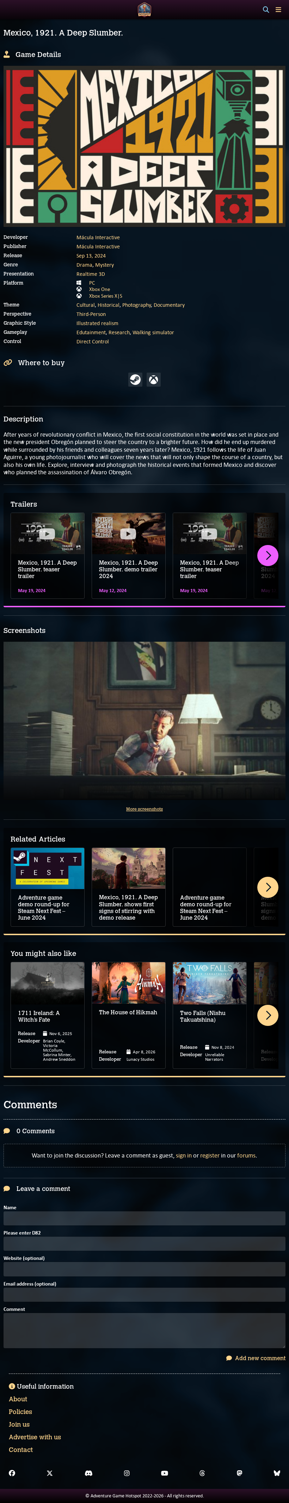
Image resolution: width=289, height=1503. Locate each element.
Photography (136, 305)
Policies (20, 1412)
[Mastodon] (239, 1473)
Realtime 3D (90, 274)
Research (119, 332)
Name (10, 1208)
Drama (84, 264)
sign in (184, 1155)
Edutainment (91, 332)
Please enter (22, 1233)
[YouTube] (164, 1473)
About (18, 1399)
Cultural (85, 305)
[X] (50, 1473)
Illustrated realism (97, 323)
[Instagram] (127, 1473)
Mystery (104, 264)
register (210, 1155)
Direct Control (92, 341)
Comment (14, 1310)
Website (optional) (24, 1259)
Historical (108, 305)
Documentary (169, 305)
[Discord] (89, 1473)
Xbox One (99, 289)
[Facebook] (12, 1473)
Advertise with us (35, 1437)
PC (92, 283)
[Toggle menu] (278, 9)
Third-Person (91, 314)
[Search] (266, 10)
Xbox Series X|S (105, 296)
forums (246, 1155)
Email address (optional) (30, 1284)
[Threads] (202, 1473)
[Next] (267, 555)
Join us (19, 1424)
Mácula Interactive (98, 237)
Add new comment (259, 1358)
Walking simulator (153, 332)
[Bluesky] (277, 1473)
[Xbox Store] (154, 380)
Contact (21, 1450)
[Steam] (135, 380)
